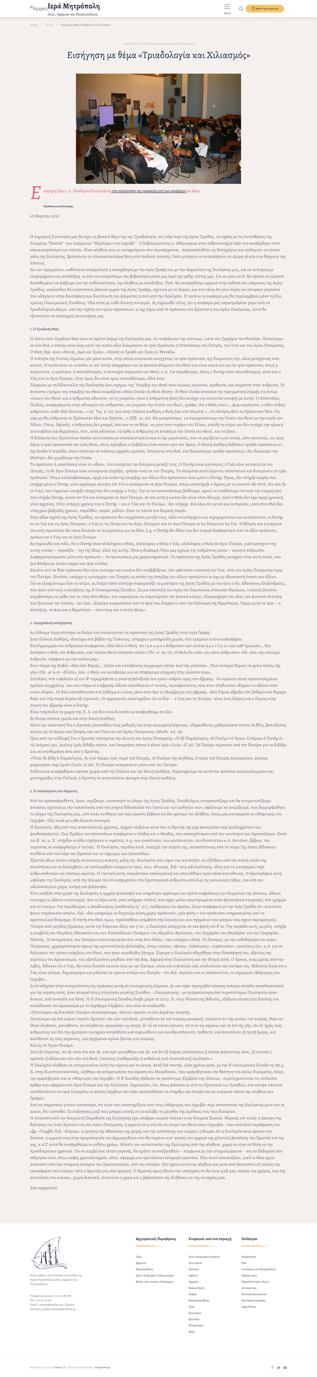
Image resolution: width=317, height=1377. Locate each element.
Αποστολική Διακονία (254, 1294)
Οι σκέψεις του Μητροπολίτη (258, 1269)
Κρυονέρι (194, 1319)
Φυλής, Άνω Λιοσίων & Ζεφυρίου (155, 1282)
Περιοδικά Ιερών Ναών (255, 1282)
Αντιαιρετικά (186, 43)
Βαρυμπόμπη (196, 1288)
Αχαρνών (141, 1263)
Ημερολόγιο (248, 1257)
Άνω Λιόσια (195, 1263)
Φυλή (192, 1332)
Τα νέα (49, 25)
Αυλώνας (194, 1269)
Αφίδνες (193, 1275)
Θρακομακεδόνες (199, 1300)
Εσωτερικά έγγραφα (253, 1300)
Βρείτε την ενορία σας (266, 8)
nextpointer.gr (102, 1367)
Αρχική (33, 25)
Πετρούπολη (196, 1325)
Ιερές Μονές (248, 1307)
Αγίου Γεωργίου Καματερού (163, 43)
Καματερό (195, 1313)
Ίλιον (192, 1307)
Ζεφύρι (193, 1294)
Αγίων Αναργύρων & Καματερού (155, 1275)
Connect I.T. (59, 1367)
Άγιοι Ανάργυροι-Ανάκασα (204, 1257)
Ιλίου (139, 1257)
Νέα (244, 1263)
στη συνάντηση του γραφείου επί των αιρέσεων (148, 191)
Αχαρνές (193, 1282)
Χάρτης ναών (249, 1275)
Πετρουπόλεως (144, 1269)
